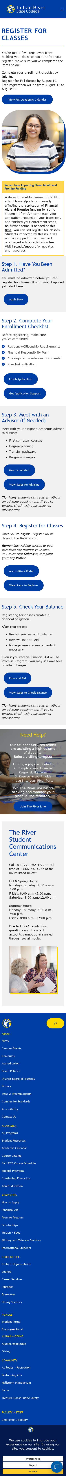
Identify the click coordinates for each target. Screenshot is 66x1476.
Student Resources (13, 1140)
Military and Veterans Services (21, 1240)
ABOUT (6, 1034)
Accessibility (10, 1109)
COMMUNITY (9, 1360)
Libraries (7, 1287)
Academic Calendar (14, 1148)
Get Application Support (25, 393)
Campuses (8, 1056)
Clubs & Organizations (16, 1264)
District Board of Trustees (18, 1079)
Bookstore (8, 1294)
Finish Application (20, 379)
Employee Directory (15, 1420)
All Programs (10, 1133)
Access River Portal (21, 571)
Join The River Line (33, 806)
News (5, 1041)
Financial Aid (17, 678)
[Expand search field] (55, 1023)
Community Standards (16, 1101)
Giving (6, 1351)
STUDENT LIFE (11, 1257)
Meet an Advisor (19, 470)
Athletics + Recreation (16, 1367)
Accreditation (10, 1063)
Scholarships (10, 1225)
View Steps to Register (23, 585)
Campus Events (11, 1048)
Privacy (6, 1086)
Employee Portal (12, 1329)
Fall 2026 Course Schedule (19, 1163)
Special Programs (13, 1171)
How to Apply (10, 1202)
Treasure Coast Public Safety (20, 1398)
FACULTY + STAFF (12, 1412)
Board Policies (11, 1071)
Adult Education (12, 1186)
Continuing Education (16, 1178)
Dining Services (12, 1302)
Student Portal (11, 1322)
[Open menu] (62, 9)
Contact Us (9, 1116)
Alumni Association (14, 1344)
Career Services (12, 1279)
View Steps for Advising (24, 484)
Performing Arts (12, 1375)
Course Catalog (11, 1156)
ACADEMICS (9, 1126)
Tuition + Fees (11, 1232)
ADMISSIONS (9, 1195)
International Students (16, 1248)
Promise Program (12, 1217)
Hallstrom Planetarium (16, 1383)
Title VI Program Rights (16, 1094)
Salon (5, 1390)
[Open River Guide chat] (57, 1467)
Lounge (6, 1272)
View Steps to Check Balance (28, 693)
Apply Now (16, 299)
